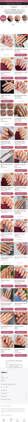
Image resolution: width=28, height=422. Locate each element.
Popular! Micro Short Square (6, 96)
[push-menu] (2, 7)
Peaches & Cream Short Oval (20, 165)
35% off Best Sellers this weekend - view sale (14, 1)
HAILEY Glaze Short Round (20, 303)
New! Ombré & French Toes (6, 119)
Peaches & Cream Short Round (7, 234)
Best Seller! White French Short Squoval (20, 96)
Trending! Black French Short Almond (20, 119)
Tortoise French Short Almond (19, 350)
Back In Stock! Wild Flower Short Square (6, 142)
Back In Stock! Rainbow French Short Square (6, 304)
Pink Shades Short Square (20, 257)
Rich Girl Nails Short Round (5, 73)
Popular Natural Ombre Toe (6, 165)
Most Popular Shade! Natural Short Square (19, 281)
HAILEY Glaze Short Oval (6, 211)
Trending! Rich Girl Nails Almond (20, 188)
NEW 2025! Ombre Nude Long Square (20, 211)
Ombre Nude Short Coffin (20, 72)
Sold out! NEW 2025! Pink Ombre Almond (7, 257)
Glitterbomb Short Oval (6, 326)
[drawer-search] (23, 7)
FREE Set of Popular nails (7, 49)
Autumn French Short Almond (19, 234)
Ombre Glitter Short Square (6, 350)
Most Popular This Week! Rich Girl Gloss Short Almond (7, 188)
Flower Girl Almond (5, 280)
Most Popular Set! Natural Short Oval (20, 49)
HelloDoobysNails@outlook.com (8, 384)
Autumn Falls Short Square (19, 327)
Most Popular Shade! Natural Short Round (19, 142)
